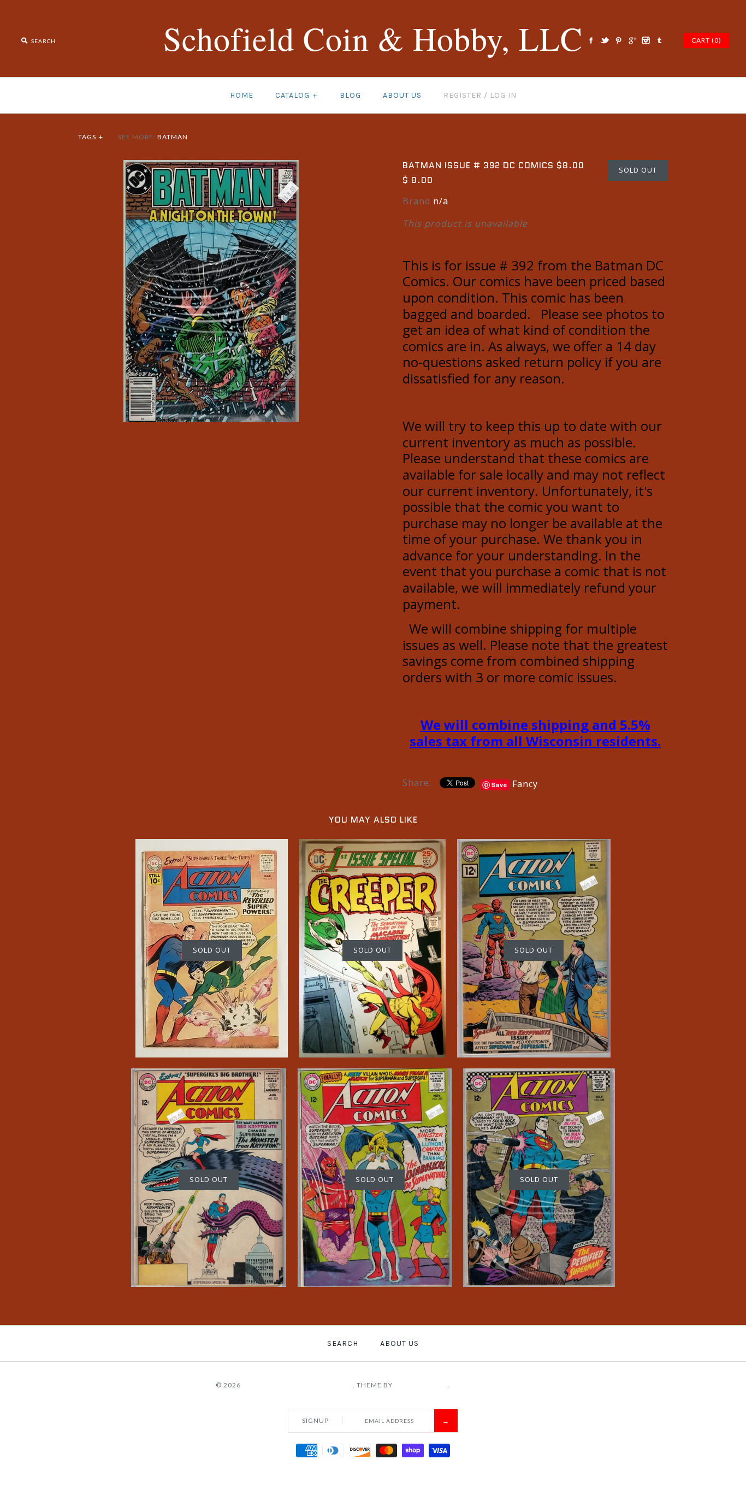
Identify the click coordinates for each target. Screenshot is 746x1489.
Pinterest (618, 40)
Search (342, 1343)
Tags (90, 137)
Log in (503, 95)
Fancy (525, 784)
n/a (440, 201)
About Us (402, 95)
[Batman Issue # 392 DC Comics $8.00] (211, 167)
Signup (315, 1420)
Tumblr (659, 40)
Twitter (605, 40)
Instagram (646, 40)
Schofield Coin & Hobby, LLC (297, 1385)
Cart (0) (706, 40)
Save (499, 785)
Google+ (632, 40)
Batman (172, 137)
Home (241, 95)
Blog (350, 95)
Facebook (591, 40)
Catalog (296, 95)
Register (462, 95)
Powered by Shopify (491, 1385)
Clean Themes (421, 1385)
